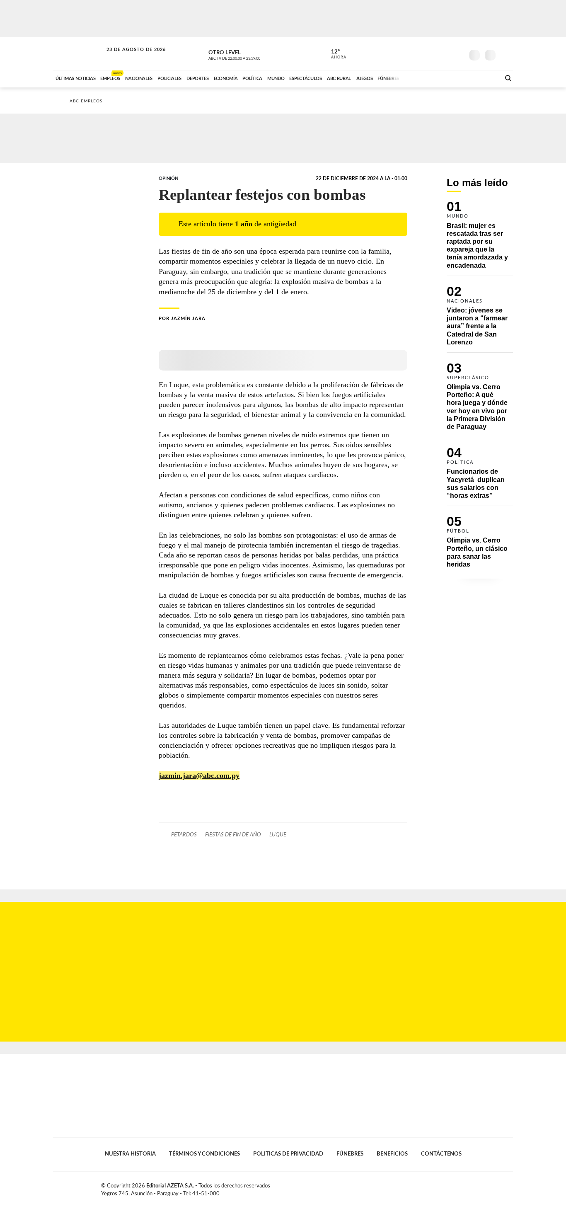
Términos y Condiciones (204, 1153)
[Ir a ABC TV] (427, 77)
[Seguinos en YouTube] (445, 53)
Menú (506, 54)
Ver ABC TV (250, 54)
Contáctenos (441, 1153)
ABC (78, 54)
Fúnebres (349, 1153)
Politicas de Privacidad (288, 1153)
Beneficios (392, 1153)
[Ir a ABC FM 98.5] (483, 77)
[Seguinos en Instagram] (457, 53)
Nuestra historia (130, 1153)
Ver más (480, 238)
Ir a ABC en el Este (128, 57)
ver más (334, 54)
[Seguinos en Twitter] (433, 53)
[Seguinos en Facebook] (420, 53)
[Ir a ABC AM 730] (450, 77)
